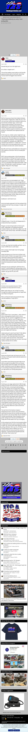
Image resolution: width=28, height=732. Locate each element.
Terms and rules (10, 717)
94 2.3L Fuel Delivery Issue (10, 576)
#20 (26, 242)
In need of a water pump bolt (10, 549)
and (6, 168)
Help (22, 717)
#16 (26, 64)
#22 (26, 310)
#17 (26, 115)
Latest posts (4, 526)
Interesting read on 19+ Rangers (11, 560)
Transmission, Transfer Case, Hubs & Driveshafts (13, 541)
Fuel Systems (6, 578)
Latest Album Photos (7, 672)
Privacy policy (17, 717)
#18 (26, 178)
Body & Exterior (6, 574)
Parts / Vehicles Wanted (8, 569)
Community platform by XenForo (13, 721)
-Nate (3, 23)
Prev (14, 55)
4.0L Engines (5, 547)
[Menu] (2, 14)
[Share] (24, 64)
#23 (26, 353)
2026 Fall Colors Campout (9, 534)
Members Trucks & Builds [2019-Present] (11, 563)
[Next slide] (25, 680)
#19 (26, 219)
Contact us (4, 717)
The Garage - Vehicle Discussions (9, 532)
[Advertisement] (14, 38)
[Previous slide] (3, 680)
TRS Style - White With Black (8, 715)
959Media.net (4, 722)
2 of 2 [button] (18, 55)
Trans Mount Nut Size (8, 539)
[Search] (25, 14)
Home (3, 718)
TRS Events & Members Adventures (10, 536)
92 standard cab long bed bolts (11, 571)
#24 (26, 381)
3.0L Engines (5, 552)
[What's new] (23, 14)
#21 (26, 283)
